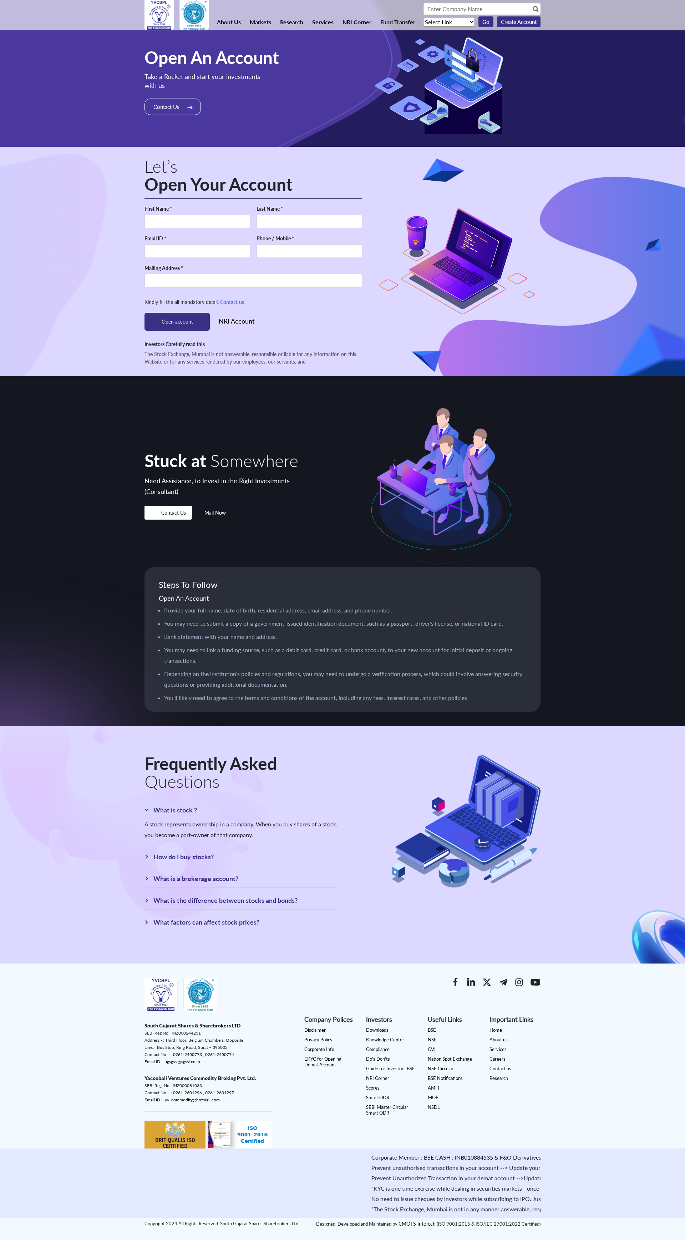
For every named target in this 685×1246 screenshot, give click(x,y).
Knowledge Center (385, 1039)
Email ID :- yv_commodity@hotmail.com (182, 1099)
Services (323, 22)
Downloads (377, 1030)
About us (498, 1039)
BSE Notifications (445, 1078)
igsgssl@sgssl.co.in (183, 1061)
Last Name (270, 209)
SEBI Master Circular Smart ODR (387, 1110)
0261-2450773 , (189, 1054)
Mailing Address (163, 268)
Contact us (232, 302)
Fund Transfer (397, 22)
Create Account (519, 22)
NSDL (434, 1107)
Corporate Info (319, 1049)
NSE (432, 1039)
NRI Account (237, 321)
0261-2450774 (219, 1054)
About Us (229, 22)
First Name (158, 209)
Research (291, 22)
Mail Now (215, 513)
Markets (260, 22)
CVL (432, 1049)
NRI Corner (356, 22)
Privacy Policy (318, 1039)
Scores (373, 1088)
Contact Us (166, 107)
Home (495, 1030)
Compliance (378, 1049)
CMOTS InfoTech (417, 1224)
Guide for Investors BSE (390, 1068)
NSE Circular (440, 1068)
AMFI (433, 1088)
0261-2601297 (219, 1092)
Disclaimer (315, 1030)
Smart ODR (377, 1097)
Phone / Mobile (275, 238)
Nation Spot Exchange (450, 1059)
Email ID (155, 238)
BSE (432, 1030)
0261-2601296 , (189, 1092)
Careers (497, 1059)
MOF (433, 1097)
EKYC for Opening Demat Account (322, 1061)
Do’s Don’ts (378, 1059)
